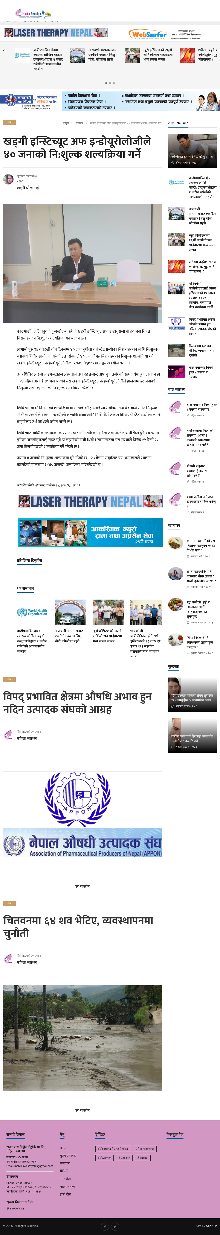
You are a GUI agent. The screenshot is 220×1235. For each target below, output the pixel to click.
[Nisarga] (89, 532)
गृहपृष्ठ (66, 123)
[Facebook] (105, 1227)
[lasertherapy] (55, 32)
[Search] (214, 8)
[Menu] (6, 9)
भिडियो (64, 1171)
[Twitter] (115, 1227)
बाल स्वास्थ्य (67, 1187)
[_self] (110, 102)
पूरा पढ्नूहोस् (82, 886)
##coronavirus (144, 1148)
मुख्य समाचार (68, 1156)
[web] (165, 34)
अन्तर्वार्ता (65, 1179)
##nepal (142, 1157)
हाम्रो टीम (65, 1194)
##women (104, 1157)
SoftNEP (211, 1225)
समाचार (79, 123)
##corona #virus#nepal (113, 1148)
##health (124, 1157)
